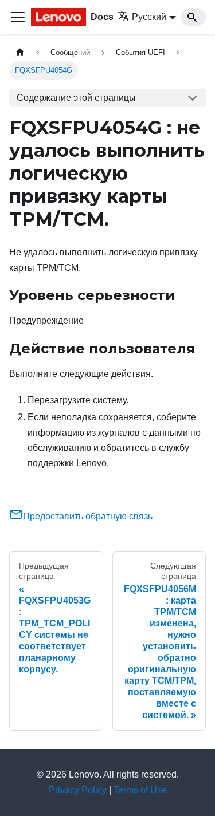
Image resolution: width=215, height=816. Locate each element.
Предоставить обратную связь (88, 516)
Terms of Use (140, 790)
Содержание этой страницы (76, 98)
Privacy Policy (78, 790)
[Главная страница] (20, 52)
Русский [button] (149, 17)
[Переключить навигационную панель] (17, 17)
